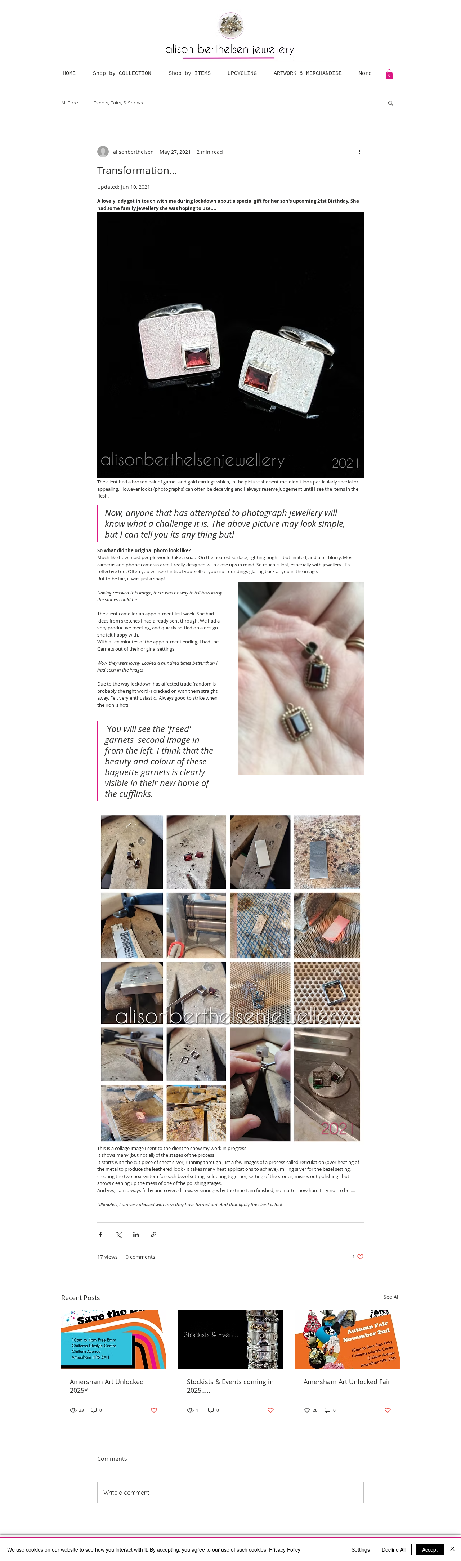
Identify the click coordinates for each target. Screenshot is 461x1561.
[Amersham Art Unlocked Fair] (347, 1339)
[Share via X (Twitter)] (118, 1234)
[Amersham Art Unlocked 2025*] (113, 1339)
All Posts (70, 103)
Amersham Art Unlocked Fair (347, 1381)
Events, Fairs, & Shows (118, 103)
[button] (389, 74)
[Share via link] (153, 1234)
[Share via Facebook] (100, 1234)
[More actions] (359, 151)
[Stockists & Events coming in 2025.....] (230, 1339)
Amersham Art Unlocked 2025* (107, 1386)
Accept (430, 1549)
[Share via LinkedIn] (136, 1234)
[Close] (452, 1549)
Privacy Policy (284, 1549)
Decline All (394, 1549)
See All (392, 1296)
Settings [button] (361, 1549)
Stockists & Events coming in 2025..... (230, 1386)
